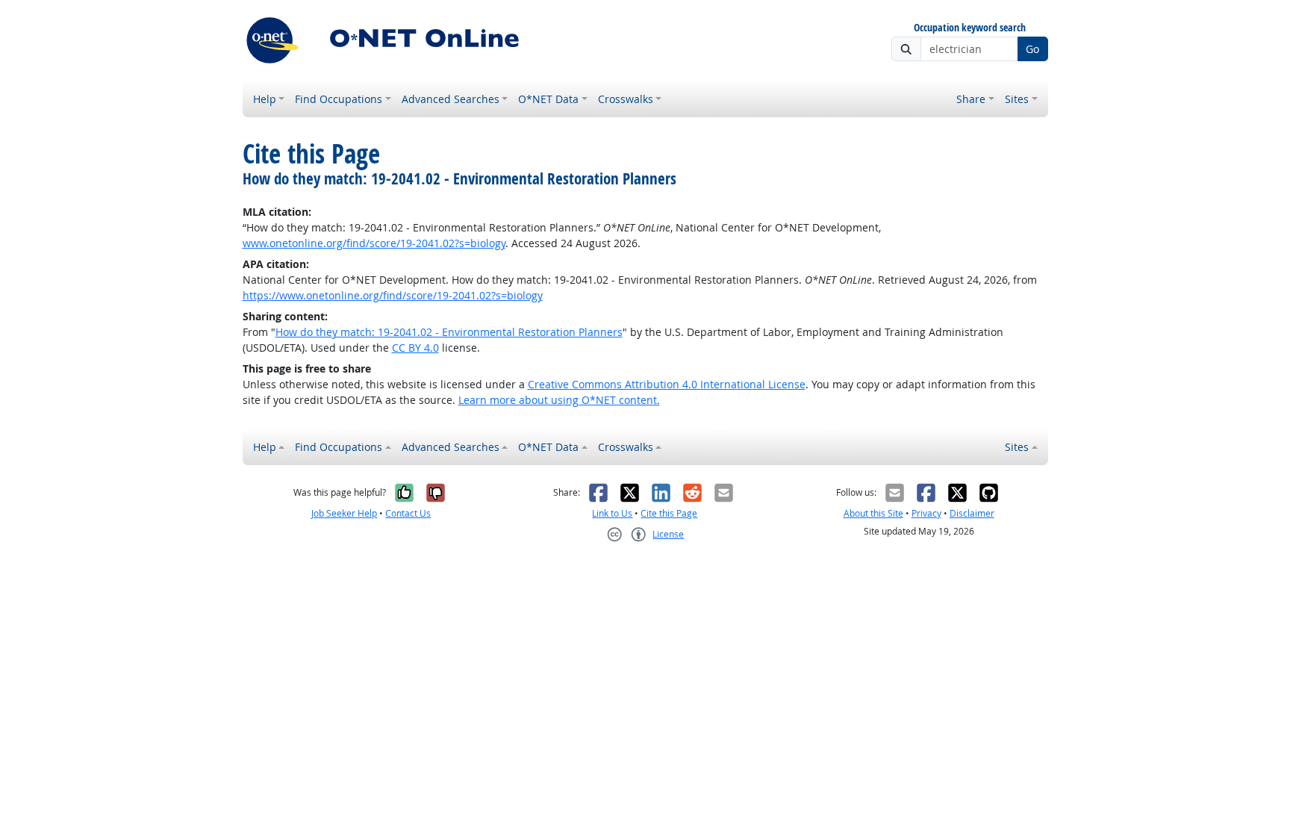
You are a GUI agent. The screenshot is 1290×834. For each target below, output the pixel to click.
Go (1032, 49)
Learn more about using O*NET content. (559, 400)
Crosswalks (625, 99)
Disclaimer (972, 513)
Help (264, 99)
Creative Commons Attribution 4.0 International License (667, 384)
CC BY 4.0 (415, 347)
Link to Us (612, 513)
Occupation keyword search (970, 28)
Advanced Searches (450, 99)
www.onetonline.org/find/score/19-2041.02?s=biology (374, 243)
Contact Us (408, 513)
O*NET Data (548, 99)
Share (970, 99)
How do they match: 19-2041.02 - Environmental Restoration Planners (449, 332)
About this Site (873, 513)
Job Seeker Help (344, 513)
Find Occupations (338, 99)
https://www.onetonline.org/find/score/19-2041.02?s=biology (393, 295)
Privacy (926, 513)
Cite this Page (669, 513)
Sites (1017, 99)
